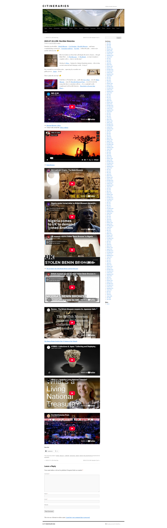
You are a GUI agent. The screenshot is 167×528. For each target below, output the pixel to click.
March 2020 (109, 157)
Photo (103, 28)
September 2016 (110, 211)
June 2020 (109, 152)
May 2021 (109, 135)
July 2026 (109, 42)
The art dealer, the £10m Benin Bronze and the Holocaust (62, 268)
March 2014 (109, 246)
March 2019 (109, 175)
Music (98, 28)
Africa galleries (64, 127)
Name (46, 493)
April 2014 (109, 244)
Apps (46, 28)
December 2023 (110, 86)
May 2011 (109, 293)
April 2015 (109, 232)
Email (46, 499)
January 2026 (109, 50)
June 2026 (109, 44)
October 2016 (109, 210)
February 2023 (110, 102)
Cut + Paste (86, 80)
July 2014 (109, 241)
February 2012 (110, 280)
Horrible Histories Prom (78, 82)
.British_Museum (60, 455)
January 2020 (109, 160)
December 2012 (110, 269)
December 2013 (110, 250)
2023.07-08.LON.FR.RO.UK (86, 455)
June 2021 (109, 133)
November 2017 (110, 199)
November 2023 (110, 88)
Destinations (64, 28)
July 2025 (109, 58)
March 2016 (109, 221)
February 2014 (110, 247)
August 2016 (109, 213)
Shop (113, 28)
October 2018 (109, 183)
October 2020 (109, 146)
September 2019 (110, 166)
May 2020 (109, 153)
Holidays (86, 28)
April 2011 (109, 294)
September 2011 (110, 288)
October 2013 (109, 253)
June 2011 (109, 291)
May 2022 (109, 116)
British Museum (62, 46)
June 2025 (109, 60)
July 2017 (109, 202)
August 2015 (109, 227)
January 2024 (109, 85)
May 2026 (109, 46)
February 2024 (110, 83)
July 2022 (109, 113)
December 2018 (110, 180)
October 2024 (109, 72)
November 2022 (110, 107)
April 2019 (109, 174)
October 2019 (109, 164)
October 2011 (109, 286)
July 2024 (109, 77)
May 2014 (109, 243)
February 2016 (110, 222)
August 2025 (109, 56)
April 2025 (109, 63)
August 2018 (109, 186)
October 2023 (109, 89)
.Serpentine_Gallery (74, 455)
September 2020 (110, 147)
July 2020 (109, 150)
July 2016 (109, 214)
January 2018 (109, 196)
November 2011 (110, 285)
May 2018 (109, 191)
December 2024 (110, 69)
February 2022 (110, 121)
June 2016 (109, 216)
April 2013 (109, 263)
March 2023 (109, 100)
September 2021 (110, 128)
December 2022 (110, 105)
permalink (46, 457)
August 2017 (109, 200)
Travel (117, 28)
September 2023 (110, 91)
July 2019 (109, 169)
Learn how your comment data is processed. (78, 517)
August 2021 (109, 130)
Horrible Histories (82, 46)
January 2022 (109, 122)
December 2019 (110, 161)
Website (46, 504)
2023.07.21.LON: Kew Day (51, 37)
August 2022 (109, 111)
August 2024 (109, 75)
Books (50, 28)
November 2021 (110, 125)
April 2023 (109, 99)
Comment (47, 473)
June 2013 (109, 260)
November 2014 (110, 238)
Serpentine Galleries (67, 48)
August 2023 (109, 92)
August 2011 (109, 289)
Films (76, 28)
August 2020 (109, 149)
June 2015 (109, 228)
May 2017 (109, 205)
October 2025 (109, 53)
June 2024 (109, 78)
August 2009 (109, 296)
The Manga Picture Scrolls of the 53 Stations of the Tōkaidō (60, 341)
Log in (108, 304)
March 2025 (109, 64)
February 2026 (110, 49)
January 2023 (109, 103)
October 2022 (109, 108)
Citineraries (56, 28)
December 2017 (110, 197)
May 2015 (109, 230)
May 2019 (109, 172)
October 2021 (109, 127)
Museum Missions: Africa (53, 125)
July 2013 (109, 258)
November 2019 (110, 163)
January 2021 (109, 141)
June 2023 (109, 96)
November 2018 (110, 182)
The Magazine (73, 57)
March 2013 (109, 264)
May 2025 (109, 61)
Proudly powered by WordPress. (113, 524)
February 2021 (110, 139)
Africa (67, 63)
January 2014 (109, 249)
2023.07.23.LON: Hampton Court (91, 37)
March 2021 (109, 138)
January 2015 (109, 236)
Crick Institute (72, 46)
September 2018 (110, 185)
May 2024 (109, 80)
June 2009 (109, 299)
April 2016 (109, 219)
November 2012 (110, 271)
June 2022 (109, 114)
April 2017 (109, 207)
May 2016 (109, 218)
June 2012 (109, 277)
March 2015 (109, 233)
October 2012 (109, 272)
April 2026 (109, 47)
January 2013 (109, 268)
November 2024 (110, 71)
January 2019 (109, 178)
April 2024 (109, 82)
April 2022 (109, 117)
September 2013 (110, 255)
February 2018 (110, 194)
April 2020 (109, 155)
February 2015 (110, 235)
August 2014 (109, 239)
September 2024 (110, 74)
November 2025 (110, 52)
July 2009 (109, 297)
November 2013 (110, 252)
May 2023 (109, 97)
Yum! (46, 31)
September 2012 (110, 274)
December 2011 (110, 283)
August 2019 (109, 168)
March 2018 (109, 193)
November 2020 (110, 144)
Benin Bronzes (50, 165)
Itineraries (93, 28)
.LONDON (66, 455)
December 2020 (110, 142)
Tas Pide (76, 48)
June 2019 (109, 171)
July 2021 (109, 132)
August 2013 (109, 257)
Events (71, 28)
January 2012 (109, 282)
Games (81, 28)
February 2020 (110, 158)
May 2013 (109, 261)
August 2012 (109, 275)
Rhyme (108, 28)
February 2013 (110, 266)
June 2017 (109, 203)
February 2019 (110, 177)
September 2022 (110, 110)
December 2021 (110, 124)
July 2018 (109, 188)
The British (83, 57)
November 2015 (110, 225)
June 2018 (109, 189)
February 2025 (110, 66)
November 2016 (110, 208)
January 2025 (109, 67)
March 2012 (109, 279)
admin (58, 43)
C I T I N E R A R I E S (56, 6)
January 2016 (109, 224)
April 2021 (109, 136)
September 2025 (110, 55)
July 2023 (109, 94)
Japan (55, 71)
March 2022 (109, 119)
